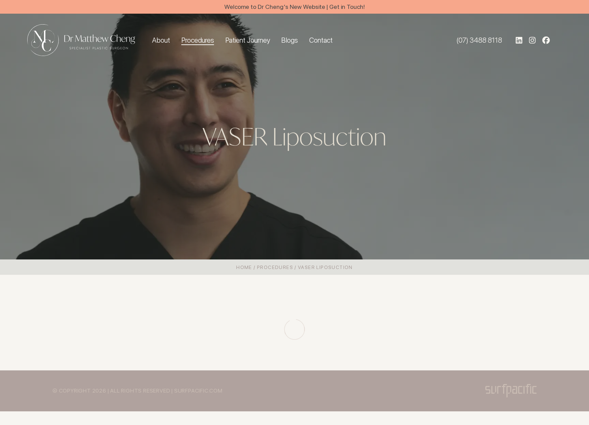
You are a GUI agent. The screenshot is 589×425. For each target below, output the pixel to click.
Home (244, 267)
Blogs (289, 40)
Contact (321, 40)
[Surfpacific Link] (511, 390)
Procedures (197, 40)
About (161, 40)
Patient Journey (247, 40)
